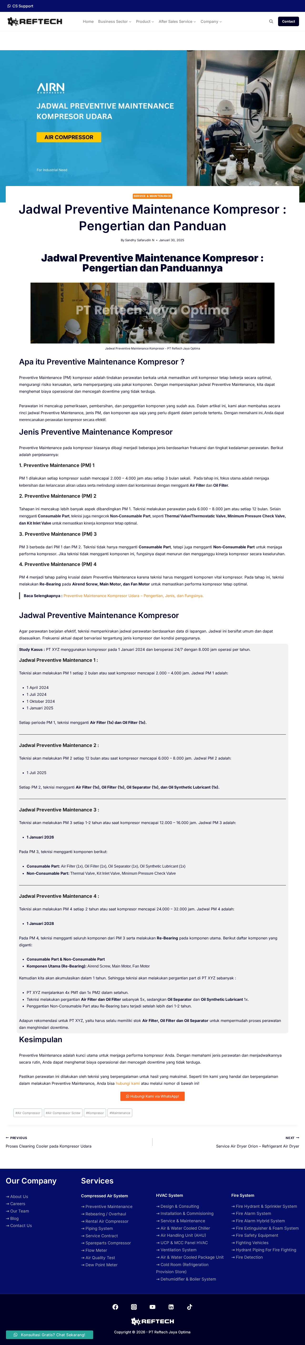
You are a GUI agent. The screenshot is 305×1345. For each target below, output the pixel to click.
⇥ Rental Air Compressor (104, 1221)
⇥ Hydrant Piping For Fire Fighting (263, 1249)
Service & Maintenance (152, 196)
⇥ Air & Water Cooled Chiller (183, 1228)
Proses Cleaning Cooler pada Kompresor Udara (49, 1142)
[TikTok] (189, 1307)
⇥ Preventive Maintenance (106, 1206)
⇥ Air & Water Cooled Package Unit (190, 1257)
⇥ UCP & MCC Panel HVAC (182, 1242)
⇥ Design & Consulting (177, 1206)
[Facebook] (115, 1307)
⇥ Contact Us (19, 1225)
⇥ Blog (12, 1218)
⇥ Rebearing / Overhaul (103, 1214)
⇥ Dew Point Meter (99, 1264)
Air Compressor (27, 1113)
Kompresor (95, 1113)
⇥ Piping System (97, 1228)
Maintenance (120, 1113)
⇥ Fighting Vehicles (250, 1242)
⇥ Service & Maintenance (180, 1220)
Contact (288, 21)
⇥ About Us (17, 1196)
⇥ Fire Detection (247, 1257)
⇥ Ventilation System (176, 1249)
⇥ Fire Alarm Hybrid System (258, 1220)
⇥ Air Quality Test (98, 1257)
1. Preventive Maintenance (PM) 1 (56, 465)
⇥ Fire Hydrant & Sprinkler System (264, 1206)
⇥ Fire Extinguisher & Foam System (265, 1228)
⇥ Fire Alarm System (251, 1213)
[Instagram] (134, 1307)
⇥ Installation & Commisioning (185, 1213)
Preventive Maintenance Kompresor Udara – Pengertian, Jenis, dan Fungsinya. (134, 595)
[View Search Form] (271, 21)
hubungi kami (128, 1083)
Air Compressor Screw (63, 1113)
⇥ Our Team (17, 1211)
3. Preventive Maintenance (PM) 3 (58, 534)
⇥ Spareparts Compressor (106, 1243)
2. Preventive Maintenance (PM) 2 (57, 496)
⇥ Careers (15, 1203)
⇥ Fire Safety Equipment (254, 1235)
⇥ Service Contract (99, 1235)
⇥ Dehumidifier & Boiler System (186, 1279)
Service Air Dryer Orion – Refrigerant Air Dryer (257, 1142)
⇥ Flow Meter (94, 1250)
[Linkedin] (171, 1307)
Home (88, 21)
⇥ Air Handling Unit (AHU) (181, 1235)
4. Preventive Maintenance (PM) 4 (58, 564)
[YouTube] (152, 1307)
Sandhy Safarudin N (139, 240)
